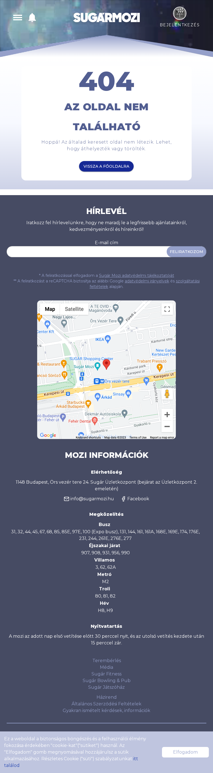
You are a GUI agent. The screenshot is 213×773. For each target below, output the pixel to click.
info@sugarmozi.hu (92, 498)
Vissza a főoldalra (106, 166)
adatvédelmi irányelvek (147, 281)
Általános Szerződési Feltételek (106, 703)
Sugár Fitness (106, 674)
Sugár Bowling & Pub (107, 680)
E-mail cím (106, 242)
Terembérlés (106, 660)
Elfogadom (185, 752)
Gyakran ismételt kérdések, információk (106, 710)
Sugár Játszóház (106, 687)
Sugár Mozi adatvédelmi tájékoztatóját (136, 275)
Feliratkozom (186, 251)
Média (106, 667)
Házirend (107, 697)
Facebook (138, 498)
